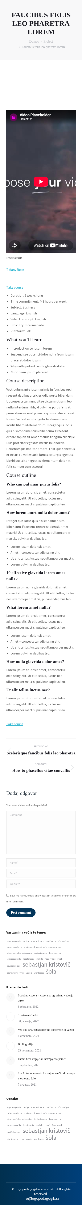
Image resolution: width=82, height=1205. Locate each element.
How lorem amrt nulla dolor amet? (38, 512)
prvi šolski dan (14, 965)
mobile (39, 958)
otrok (59, 958)
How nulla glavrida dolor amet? (35, 661)
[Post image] (10, 997)
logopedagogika (14, 958)
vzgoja (29, 972)
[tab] (41, 484)
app (9, 941)
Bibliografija (25, 1044)
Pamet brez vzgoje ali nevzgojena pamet (42, 1059)
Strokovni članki (28, 1015)
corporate (16, 941)
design (26, 941)
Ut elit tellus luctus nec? (28, 690)
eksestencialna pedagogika (19, 953)
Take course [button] (14, 287)
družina (49, 941)
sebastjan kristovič (46, 964)
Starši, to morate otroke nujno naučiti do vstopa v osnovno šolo (46, 1076)
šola (51, 971)
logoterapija (28, 958)
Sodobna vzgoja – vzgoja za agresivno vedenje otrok (45, 998)
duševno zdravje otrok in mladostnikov (42, 947)
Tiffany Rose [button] (15, 269)
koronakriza (55, 953)
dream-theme (37, 941)
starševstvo (12, 972)
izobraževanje (40, 953)
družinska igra (62, 941)
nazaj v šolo (50, 958)
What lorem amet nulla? (28, 607)
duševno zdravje (14, 947)
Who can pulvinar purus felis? (33, 484)
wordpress (39, 972)
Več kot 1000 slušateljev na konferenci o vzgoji (46, 1029)
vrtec (22, 972)
